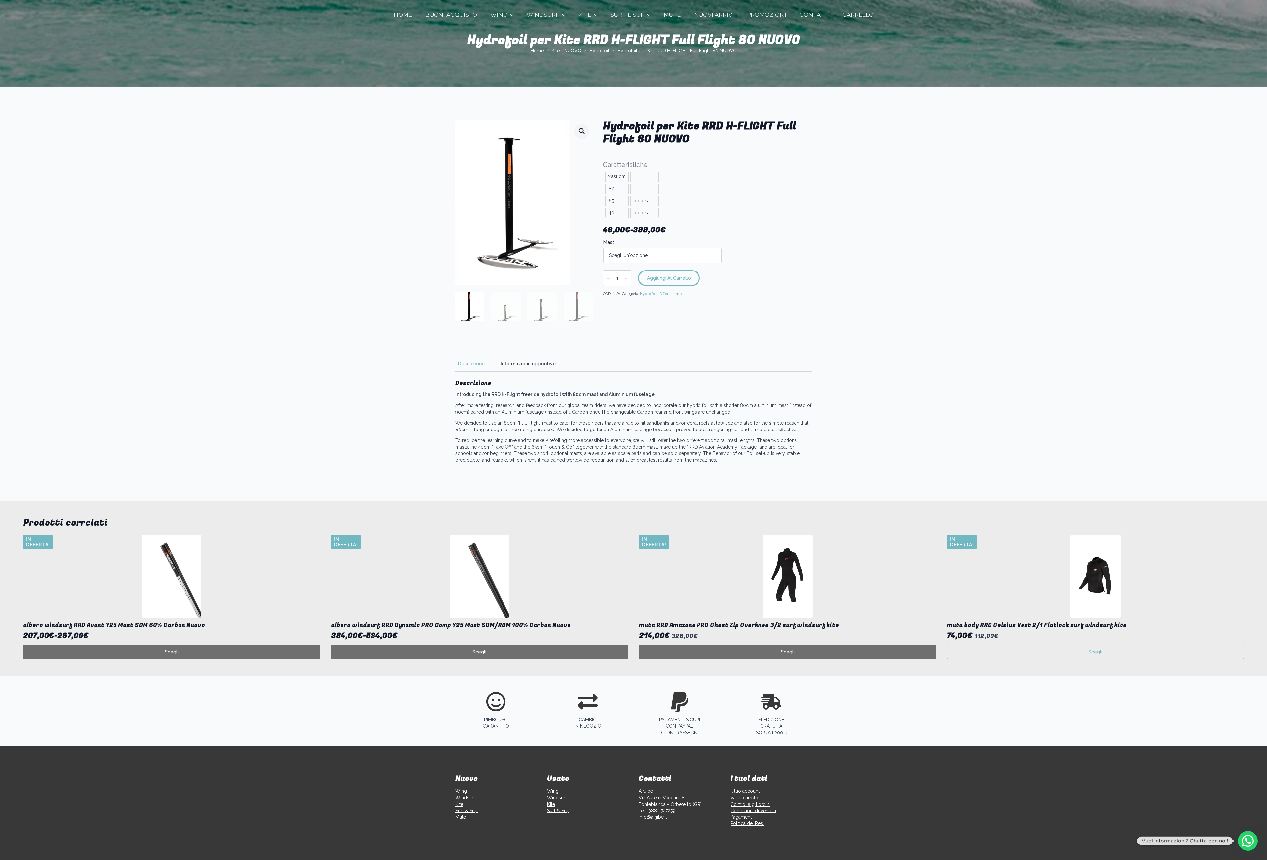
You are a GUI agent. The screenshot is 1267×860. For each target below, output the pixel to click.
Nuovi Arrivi (714, 14)
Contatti (814, 14)
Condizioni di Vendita (753, 810)
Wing (498, 14)
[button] (582, 131)
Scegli (172, 651)
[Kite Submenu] (597, 14)
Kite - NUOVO (566, 50)
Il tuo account (745, 791)
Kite (584, 14)
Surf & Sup (466, 810)
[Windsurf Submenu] (565, 14)
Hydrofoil (599, 50)
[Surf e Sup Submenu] (650, 14)
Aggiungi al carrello (669, 278)
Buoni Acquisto (451, 14)
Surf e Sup (627, 14)
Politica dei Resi (747, 823)
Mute (672, 14)
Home (403, 14)
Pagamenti (742, 817)
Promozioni (766, 14)
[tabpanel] (633, 421)
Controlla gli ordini (750, 804)
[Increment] (626, 278)
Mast (608, 242)
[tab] (471, 363)
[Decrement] (608, 278)
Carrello (858, 14)
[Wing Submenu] (513, 14)
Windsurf (543, 14)
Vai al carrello (745, 797)
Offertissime (670, 293)
